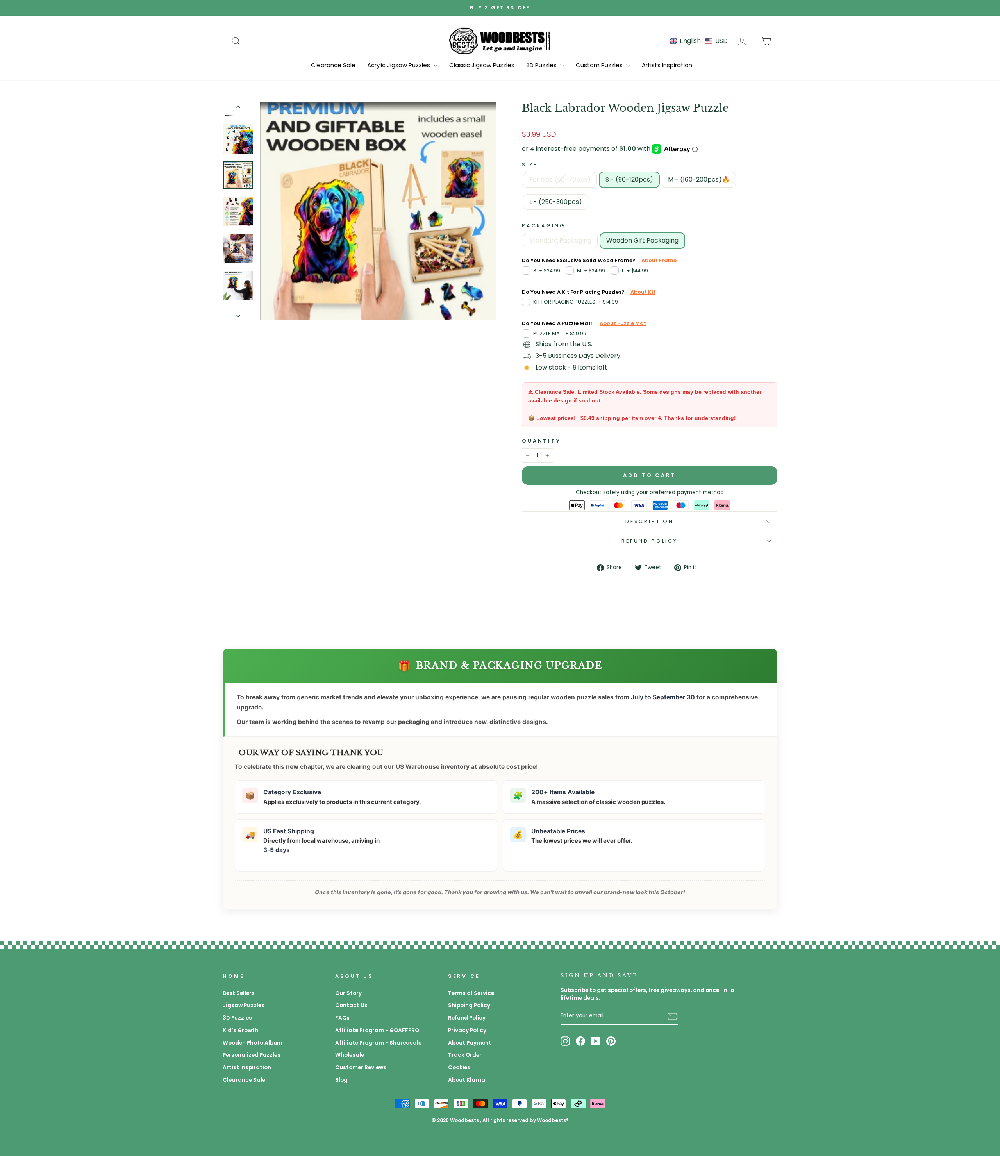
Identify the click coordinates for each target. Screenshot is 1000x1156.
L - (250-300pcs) (555, 201)
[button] (699, 41)
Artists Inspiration (667, 65)
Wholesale (349, 1055)
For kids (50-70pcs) (560, 179)
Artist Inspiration (247, 1067)
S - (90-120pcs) (629, 179)
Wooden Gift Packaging (642, 240)
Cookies (459, 1067)
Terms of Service (471, 993)
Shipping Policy (469, 1005)
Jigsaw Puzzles (243, 1005)
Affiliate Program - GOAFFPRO (377, 1030)
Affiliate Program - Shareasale (378, 1043)
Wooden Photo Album (252, 1043)
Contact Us (351, 1005)
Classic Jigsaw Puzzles (481, 65)
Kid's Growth (240, 1030)
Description (649, 521)
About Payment (469, 1043)
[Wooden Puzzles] (500, 40)
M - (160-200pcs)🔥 (699, 179)
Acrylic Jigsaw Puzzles (399, 65)
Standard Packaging (560, 240)
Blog (341, 1080)
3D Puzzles (542, 65)
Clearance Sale (333, 65)
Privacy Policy (467, 1030)
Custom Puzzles (600, 65)
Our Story (348, 993)
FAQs (342, 1018)
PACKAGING (543, 225)
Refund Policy (649, 541)
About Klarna (466, 1080)
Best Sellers (239, 993)
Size (529, 164)
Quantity (541, 441)
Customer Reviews (360, 1067)
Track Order (465, 1055)
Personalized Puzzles (251, 1055)
